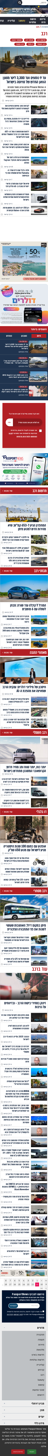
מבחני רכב (29, 40)
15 (19, 1284)
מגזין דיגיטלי (37, 1403)
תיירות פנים (42, 21)
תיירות (41, 1344)
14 (24, 1284)
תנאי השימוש (18, 1314)
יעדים (41, 1417)
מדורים (40, 1328)
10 (42, 1284)
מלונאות (40, 1349)
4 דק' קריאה (8, 115)
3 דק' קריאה (8, 190)
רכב (42, 1374)
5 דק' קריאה (9, 101)
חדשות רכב (41, 40)
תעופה (41, 1339)
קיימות (41, 1384)
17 (10, 1284)
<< (46, 1280)
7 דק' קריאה (8, 180)
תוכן (42, 1410)
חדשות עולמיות (32, 21)
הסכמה (31, 1452)
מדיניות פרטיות (18, 1452)
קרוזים (41, 1369)
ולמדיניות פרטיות (23, 436)
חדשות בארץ (38, 1354)
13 (28, 1284)
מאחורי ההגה (17, 40)
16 (15, 1284)
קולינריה (11, 20)
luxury (41, 1379)
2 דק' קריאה (7, 1135)
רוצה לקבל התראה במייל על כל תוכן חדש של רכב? (24, 414)
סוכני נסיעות (38, 1389)
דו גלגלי (30, 44)
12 (33, 1284)
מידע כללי (39, 1423)
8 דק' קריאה (7, 553)
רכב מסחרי (20, 44)
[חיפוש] (19, 2)
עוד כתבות (8, 490)
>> (42, 1288)
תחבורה (40, 1334)
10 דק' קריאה (8, 167)
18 (6, 1284)
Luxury (22, 20)
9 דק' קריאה (9, 612)
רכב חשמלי (41, 44)
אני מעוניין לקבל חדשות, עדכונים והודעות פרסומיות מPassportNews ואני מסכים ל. (25, 1315)
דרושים (40, 1395)
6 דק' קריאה (8, 154)
